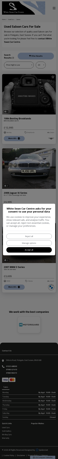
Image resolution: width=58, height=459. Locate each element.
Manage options (29, 243)
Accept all (29, 250)
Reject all (29, 236)
